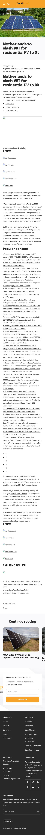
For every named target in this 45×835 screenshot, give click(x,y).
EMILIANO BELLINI (28, 100)
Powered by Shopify (19, 828)
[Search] (8, 4)
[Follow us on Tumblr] (38, 787)
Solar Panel (29, 726)
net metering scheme (18, 494)
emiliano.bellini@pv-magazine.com (16, 593)
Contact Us (7, 738)
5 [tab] (6, 468)
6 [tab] (6, 472)
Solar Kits (28, 721)
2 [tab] (6, 457)
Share (5, 608)
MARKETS (10, 104)
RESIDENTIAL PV (12, 107)
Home (5, 721)
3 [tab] (6, 461)
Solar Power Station (32, 750)
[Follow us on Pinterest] (27, 787)
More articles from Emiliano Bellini (15, 590)
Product (6, 726)
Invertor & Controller (33, 746)
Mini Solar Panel (31, 734)
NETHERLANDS (12, 111)
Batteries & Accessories (29, 739)
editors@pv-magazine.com (19, 521)
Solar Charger (30, 730)
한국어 (6, 821)
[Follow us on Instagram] (38, 782)
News (5, 734)
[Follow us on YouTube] (33, 787)
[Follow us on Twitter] (33, 782)
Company (6, 730)
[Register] (38, 811)
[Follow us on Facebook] (27, 782)
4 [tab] (6, 464)
